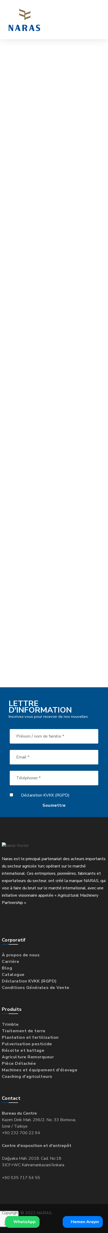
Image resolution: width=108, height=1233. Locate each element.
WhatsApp (24, 1222)
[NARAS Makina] (24, 19)
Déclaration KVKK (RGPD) (45, 795)
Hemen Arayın (84, 1222)
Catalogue (13, 974)
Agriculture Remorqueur (28, 1057)
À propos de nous (21, 955)
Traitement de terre (24, 1031)
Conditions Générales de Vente (35, 988)
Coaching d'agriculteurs (27, 1076)
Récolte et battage (23, 1050)
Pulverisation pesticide (27, 1044)
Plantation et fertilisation (30, 1037)
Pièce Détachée (19, 1063)
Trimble (10, 1024)
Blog (7, 968)
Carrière (10, 961)
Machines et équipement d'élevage (39, 1070)
